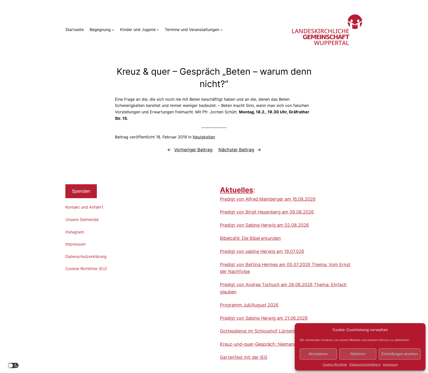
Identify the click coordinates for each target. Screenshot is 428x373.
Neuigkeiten (204, 136)
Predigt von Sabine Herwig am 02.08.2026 (264, 225)
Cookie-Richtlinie (335, 364)
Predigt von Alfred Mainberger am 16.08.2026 (268, 199)
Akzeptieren (318, 354)
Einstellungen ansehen (399, 354)
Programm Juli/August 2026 (249, 305)
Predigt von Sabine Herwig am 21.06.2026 (264, 318)
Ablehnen (357, 354)
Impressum (390, 364)
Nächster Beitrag (236, 149)
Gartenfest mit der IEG (243, 357)
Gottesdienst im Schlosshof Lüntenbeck (262, 331)
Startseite (74, 29)
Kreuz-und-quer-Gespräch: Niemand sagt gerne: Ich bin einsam (286, 344)
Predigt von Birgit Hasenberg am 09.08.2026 (267, 212)
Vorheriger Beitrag (193, 149)
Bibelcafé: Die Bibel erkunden (250, 238)
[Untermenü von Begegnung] (113, 30)
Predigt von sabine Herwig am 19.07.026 (262, 251)
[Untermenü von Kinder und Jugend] (158, 30)
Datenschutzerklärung (364, 364)
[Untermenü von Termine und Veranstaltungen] (221, 30)
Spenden (81, 191)
